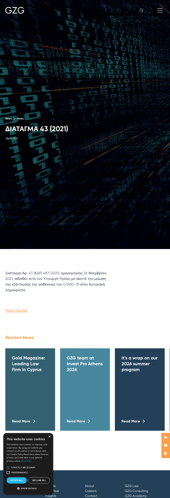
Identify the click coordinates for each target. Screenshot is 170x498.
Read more (26, 460)
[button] (8, 467)
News (8, 118)
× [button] (49, 436)
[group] (30, 389)
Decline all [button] (39, 480)
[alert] (28, 464)
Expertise (52, 491)
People (50, 486)
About (89, 486)
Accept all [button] (16, 480)
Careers (91, 491)
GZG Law (132, 486)
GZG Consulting (136, 491)
